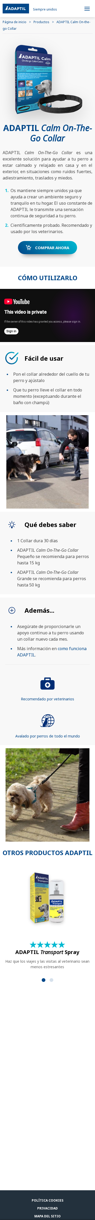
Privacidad (47, 1208)
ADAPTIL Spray (47, 952)
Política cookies (47, 1200)
